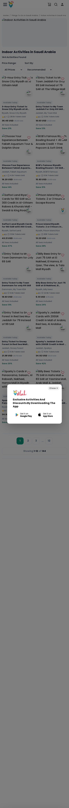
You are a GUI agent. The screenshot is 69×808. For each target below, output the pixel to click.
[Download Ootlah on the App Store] (45, 414)
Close (53, 388)
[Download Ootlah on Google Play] (23, 414)
